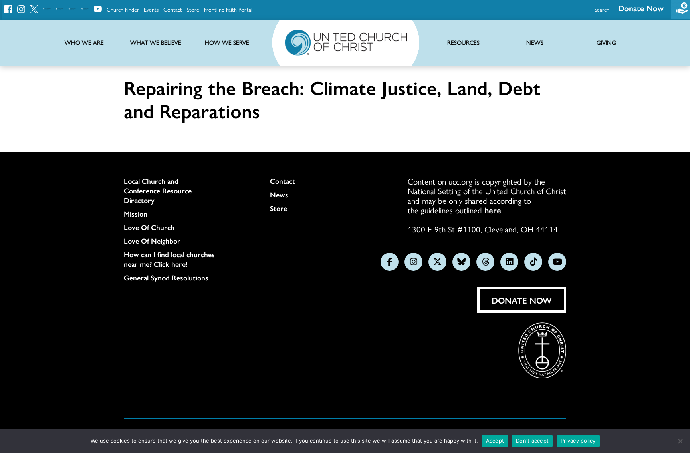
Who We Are (84, 42)
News (279, 194)
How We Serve (227, 42)
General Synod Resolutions (166, 277)
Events (151, 9)
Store (193, 9)
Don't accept (532, 440)
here (492, 210)
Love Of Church (149, 227)
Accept (495, 440)
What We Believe (155, 42)
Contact (172, 9)
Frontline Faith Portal (228, 9)
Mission (135, 214)
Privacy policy (578, 440)
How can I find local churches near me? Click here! (169, 259)
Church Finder (123, 9)
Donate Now (641, 8)
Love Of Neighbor (152, 241)
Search (602, 9)
